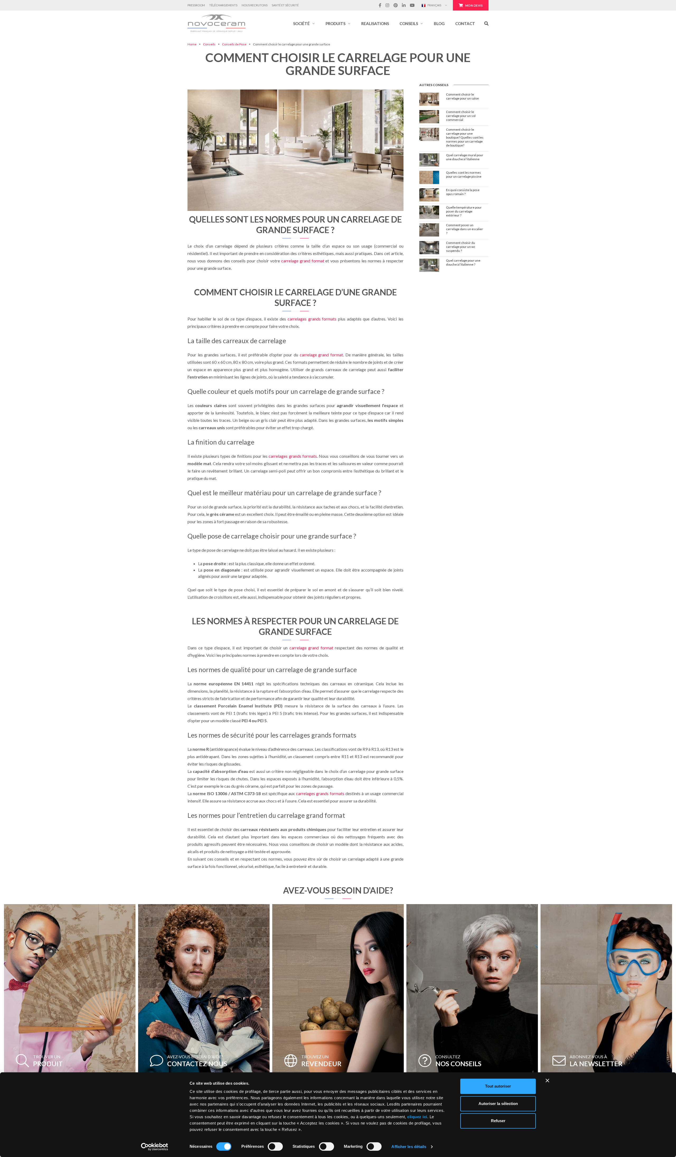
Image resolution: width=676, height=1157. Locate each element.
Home (191, 44)
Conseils (209, 44)
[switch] (275, 1146)
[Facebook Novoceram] (380, 5)
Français (434, 5)
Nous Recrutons (254, 5)
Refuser (498, 1120)
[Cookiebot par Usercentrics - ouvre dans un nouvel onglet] (155, 1147)
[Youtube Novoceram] (412, 5)
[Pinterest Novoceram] (395, 5)
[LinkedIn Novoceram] (404, 5)
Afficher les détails (408, 1146)
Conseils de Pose (234, 44)
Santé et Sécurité (285, 5)
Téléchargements (223, 5)
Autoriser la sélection (498, 1103)
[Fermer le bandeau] (547, 1080)
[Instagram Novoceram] (387, 5)
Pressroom (196, 5)
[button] (304, 23)
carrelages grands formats (312, 318)
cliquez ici (417, 1117)
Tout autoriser (498, 1086)
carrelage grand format (302, 260)
